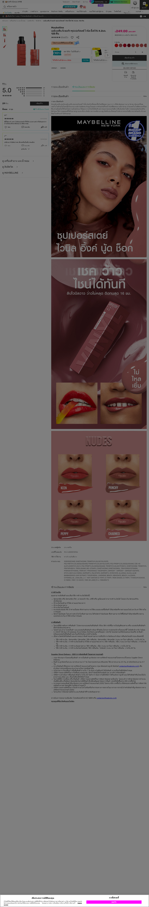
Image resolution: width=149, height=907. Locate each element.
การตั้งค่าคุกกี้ (114, 898)
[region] (74, 901)
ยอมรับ (114, 902)
